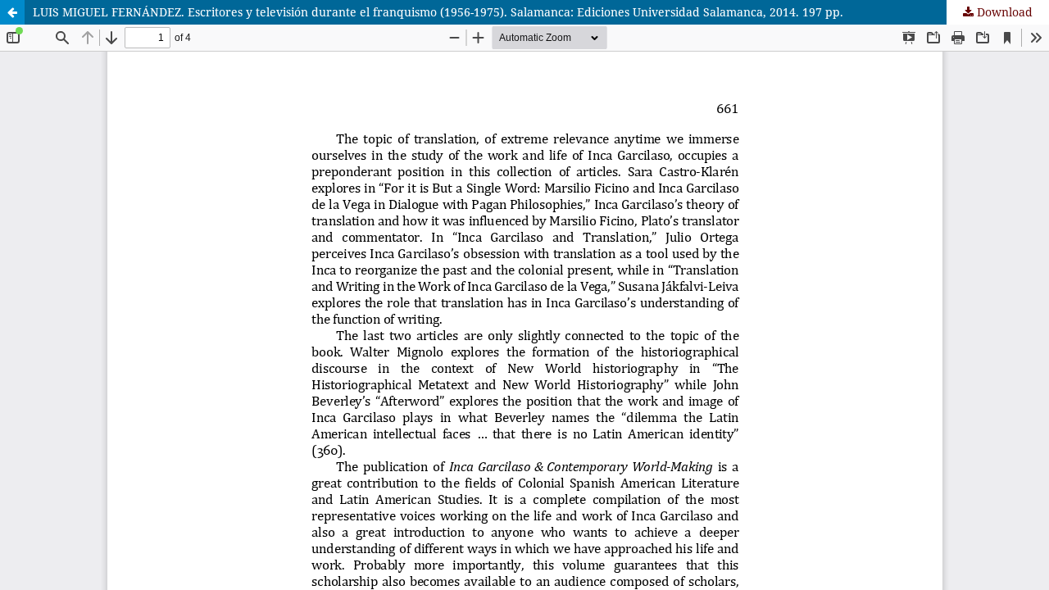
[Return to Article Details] (12, 12)
